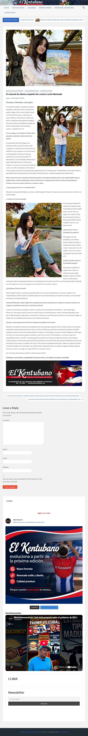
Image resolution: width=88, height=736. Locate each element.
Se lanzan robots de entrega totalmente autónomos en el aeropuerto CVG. (54, 399)
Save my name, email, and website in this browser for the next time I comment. (22, 480)
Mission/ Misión (45, 8)
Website (6, 467)
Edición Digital (18, 8)
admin (8, 98)
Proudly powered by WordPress (30, 732)
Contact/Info (10, 12)
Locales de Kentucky (32, 91)
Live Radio (32, 8)
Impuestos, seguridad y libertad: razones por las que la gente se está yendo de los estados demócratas (43, 396)
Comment (7, 420)
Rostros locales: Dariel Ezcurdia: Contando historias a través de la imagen (29, 20)
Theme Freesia (63, 732)
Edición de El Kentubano (14, 91)
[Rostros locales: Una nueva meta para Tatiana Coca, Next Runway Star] (60, 20)
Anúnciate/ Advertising (64, 8)
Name (5, 449)
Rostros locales (46, 91)
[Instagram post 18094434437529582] (44, 565)
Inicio (6, 8)
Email (5, 458)
